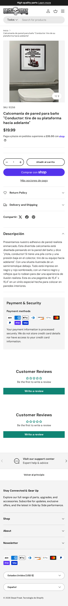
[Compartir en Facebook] (27, 217)
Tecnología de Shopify (33, 598)
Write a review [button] (34, 391)
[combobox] (34, 19)
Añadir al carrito (45, 162)
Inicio (5, 30)
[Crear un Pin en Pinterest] (33, 217)
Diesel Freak (16, 598)
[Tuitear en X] (20, 217)
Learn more (47, 2)
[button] (55, 11)
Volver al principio (34, 474)
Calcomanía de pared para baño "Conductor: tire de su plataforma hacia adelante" (29, 34)
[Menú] (62, 11)
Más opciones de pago (34, 180)
